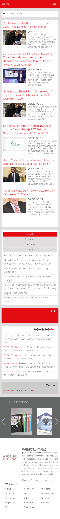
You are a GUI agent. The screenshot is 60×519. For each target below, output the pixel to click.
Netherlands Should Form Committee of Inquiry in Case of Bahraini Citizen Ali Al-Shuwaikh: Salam (27, 95)
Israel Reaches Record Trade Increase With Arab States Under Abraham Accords (28, 339)
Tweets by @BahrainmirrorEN (18, 391)
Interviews (29, 244)
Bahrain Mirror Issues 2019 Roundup (21, 415)
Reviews (45, 498)
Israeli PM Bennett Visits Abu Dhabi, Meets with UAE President (27, 349)
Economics (29, 239)
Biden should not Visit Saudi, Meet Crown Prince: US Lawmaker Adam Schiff (30, 365)
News (8, 489)
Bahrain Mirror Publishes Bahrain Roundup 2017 (48, 416)
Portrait (9, 507)
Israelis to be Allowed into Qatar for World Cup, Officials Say (29, 357)
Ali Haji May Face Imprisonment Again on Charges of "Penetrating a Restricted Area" (27, 262)
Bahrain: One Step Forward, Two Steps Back (28, 256)
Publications (19, 402)
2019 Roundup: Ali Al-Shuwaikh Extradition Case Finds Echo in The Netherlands (28, 25)
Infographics (30, 503)
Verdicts (30, 250)
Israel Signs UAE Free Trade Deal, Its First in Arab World (29, 373)
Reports (30, 234)
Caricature (29, 507)
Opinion (45, 503)
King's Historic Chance (16, 293)
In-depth (45, 489)
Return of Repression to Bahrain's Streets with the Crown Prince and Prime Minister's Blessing (30, 287)
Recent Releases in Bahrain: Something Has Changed (28, 278)
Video (26, 498)
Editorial (9, 493)
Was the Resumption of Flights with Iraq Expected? (26, 270)
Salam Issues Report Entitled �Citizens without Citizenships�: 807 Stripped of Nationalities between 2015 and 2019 (27, 130)
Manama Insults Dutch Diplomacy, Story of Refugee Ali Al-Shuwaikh (29, 193)
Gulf (52, 329)
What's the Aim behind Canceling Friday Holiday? (26, 299)
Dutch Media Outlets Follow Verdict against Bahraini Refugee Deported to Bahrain (29, 162)
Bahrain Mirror (6, 4)
